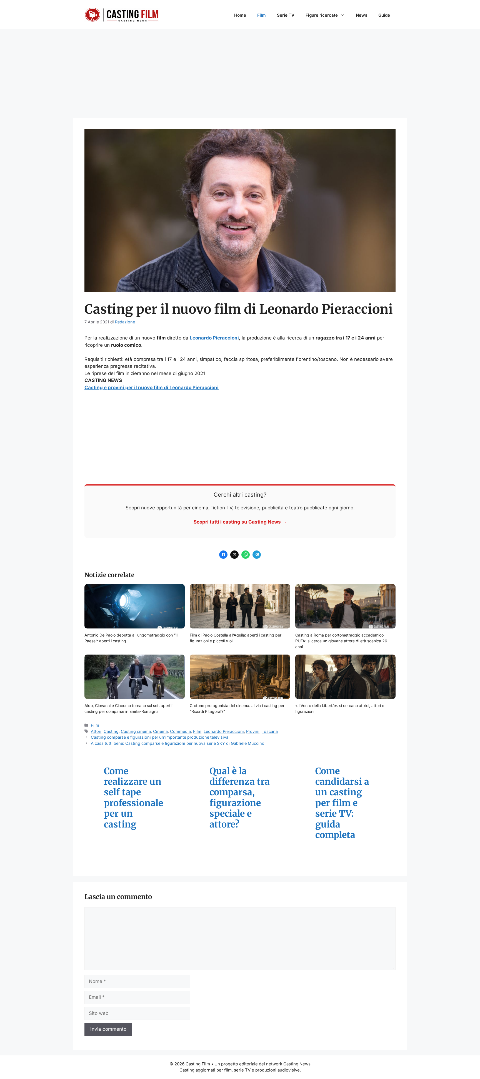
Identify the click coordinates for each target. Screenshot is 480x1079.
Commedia (180, 731)
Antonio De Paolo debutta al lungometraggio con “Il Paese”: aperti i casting (131, 638)
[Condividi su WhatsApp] (245, 554)
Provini (252, 731)
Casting (111, 731)
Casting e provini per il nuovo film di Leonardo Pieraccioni (151, 387)
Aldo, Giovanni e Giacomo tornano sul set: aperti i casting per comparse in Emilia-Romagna (128, 708)
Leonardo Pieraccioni (214, 338)
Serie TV (285, 15)
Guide (384, 15)
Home (240, 15)
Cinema (160, 731)
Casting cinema (136, 731)
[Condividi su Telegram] (256, 554)
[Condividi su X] (234, 554)
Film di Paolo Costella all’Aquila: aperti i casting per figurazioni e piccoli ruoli (235, 638)
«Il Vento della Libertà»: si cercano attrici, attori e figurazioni (339, 708)
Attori (96, 731)
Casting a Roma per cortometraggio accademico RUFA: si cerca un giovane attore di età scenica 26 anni (341, 641)
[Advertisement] (240, 71)
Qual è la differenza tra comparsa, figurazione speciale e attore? (239, 798)
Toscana (270, 731)
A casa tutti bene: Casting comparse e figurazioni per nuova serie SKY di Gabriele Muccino (177, 743)
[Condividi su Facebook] (223, 554)
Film (261, 15)
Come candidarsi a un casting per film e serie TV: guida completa (342, 803)
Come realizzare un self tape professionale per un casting (133, 798)
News (361, 15)
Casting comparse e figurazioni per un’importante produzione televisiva (159, 737)
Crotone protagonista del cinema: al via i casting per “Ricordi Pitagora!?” (237, 708)
